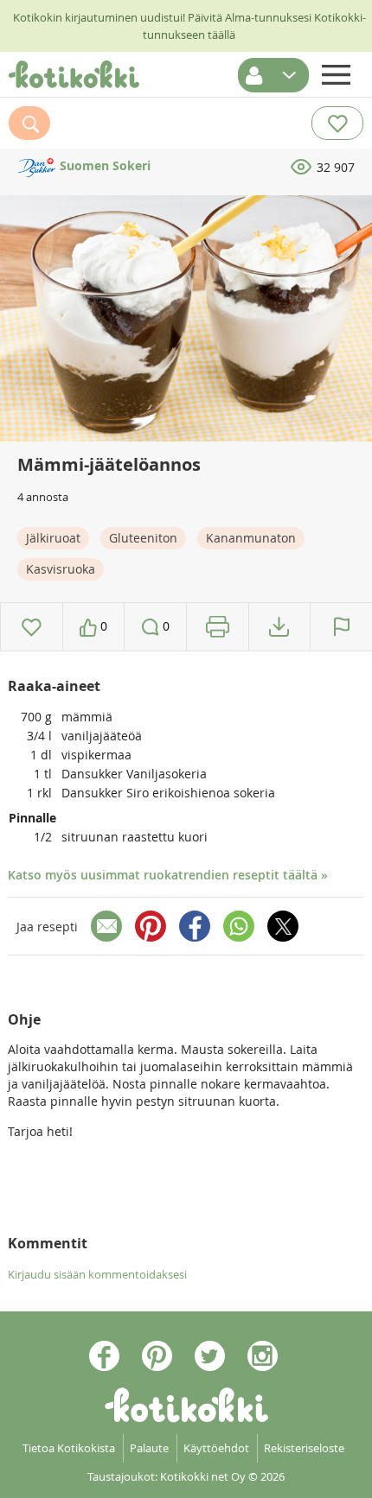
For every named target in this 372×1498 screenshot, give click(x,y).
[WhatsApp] (238, 926)
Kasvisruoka (60, 569)
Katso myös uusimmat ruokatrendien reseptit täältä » (168, 874)
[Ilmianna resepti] (341, 627)
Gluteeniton (143, 538)
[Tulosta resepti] (217, 627)
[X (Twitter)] (282, 926)
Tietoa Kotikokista (68, 1448)
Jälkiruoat (53, 538)
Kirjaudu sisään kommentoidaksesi (97, 1274)
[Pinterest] (150, 926)
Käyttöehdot (216, 1448)
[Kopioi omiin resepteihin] (279, 627)
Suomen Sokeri (103, 165)
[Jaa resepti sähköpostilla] (106, 926)
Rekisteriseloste (304, 1448)
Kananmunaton (251, 538)
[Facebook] (194, 926)
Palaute (149, 1448)
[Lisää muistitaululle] (31, 627)
